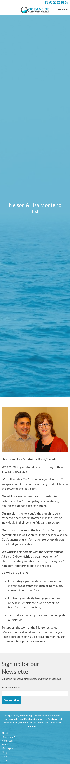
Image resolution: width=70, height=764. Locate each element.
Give (4, 755)
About (5, 732)
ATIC (4, 759)
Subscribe (11, 700)
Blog (4, 752)
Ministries (7, 736)
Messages (7, 748)
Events (5, 744)
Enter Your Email (11, 687)
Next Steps (8, 740)
